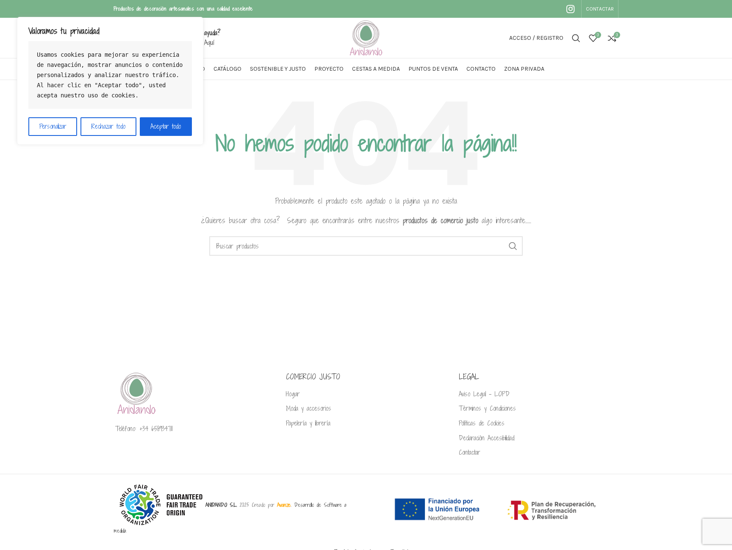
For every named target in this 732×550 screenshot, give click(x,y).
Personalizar (53, 126)
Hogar (293, 394)
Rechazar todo (108, 126)
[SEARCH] (513, 246)
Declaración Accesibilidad (486, 438)
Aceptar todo (165, 126)
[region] (110, 81)
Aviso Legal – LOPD (484, 394)
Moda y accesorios (308, 408)
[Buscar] (576, 38)
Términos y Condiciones (487, 408)
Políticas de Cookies (482, 423)
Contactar (469, 452)
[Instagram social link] (570, 9)
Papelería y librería (308, 423)
